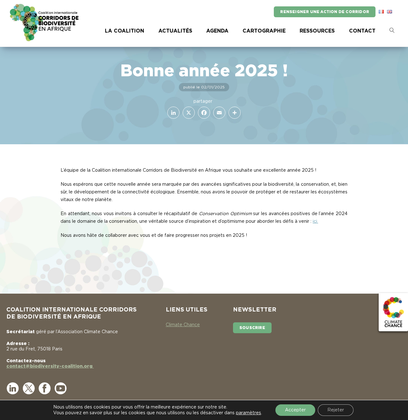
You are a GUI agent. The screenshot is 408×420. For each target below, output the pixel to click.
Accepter (295, 410)
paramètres (248, 413)
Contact (362, 31)
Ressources (317, 31)
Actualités (175, 31)
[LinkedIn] (172, 113)
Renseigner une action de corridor (324, 12)
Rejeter (335, 410)
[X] (187, 113)
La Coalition (124, 31)
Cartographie (264, 31)
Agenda (217, 31)
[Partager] (233, 113)
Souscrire (252, 328)
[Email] (218, 113)
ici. (315, 221)
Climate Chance (183, 325)
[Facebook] (203, 113)
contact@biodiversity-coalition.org (50, 366)
